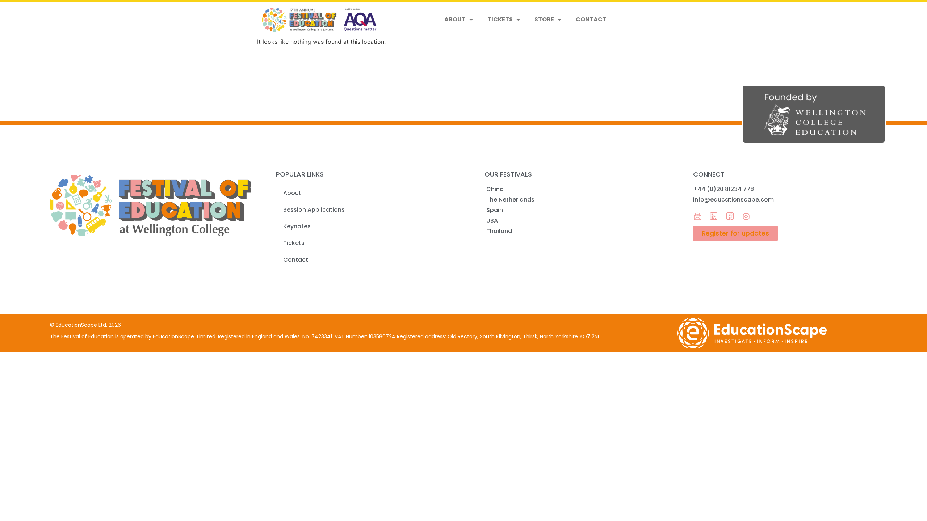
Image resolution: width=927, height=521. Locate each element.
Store (544, 19)
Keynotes (297, 226)
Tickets (500, 19)
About (455, 19)
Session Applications (314, 210)
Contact (591, 19)
